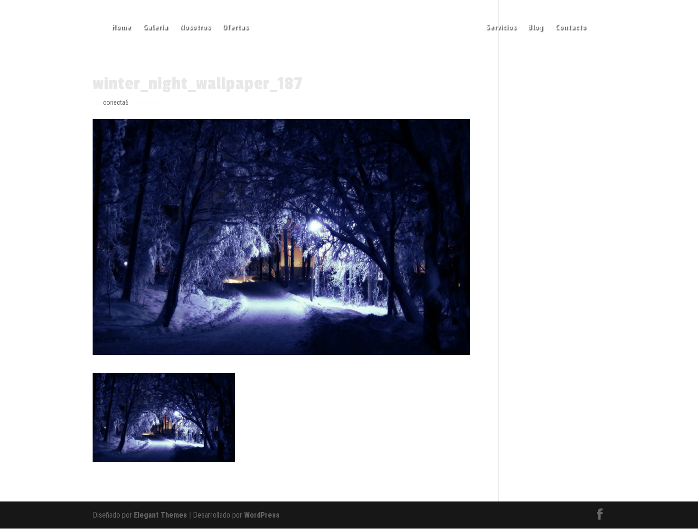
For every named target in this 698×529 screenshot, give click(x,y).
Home (121, 27)
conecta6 (116, 102)
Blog (535, 27)
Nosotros (195, 27)
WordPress (262, 515)
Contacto (570, 27)
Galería (155, 27)
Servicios (501, 27)
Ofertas (235, 27)
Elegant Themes (160, 515)
